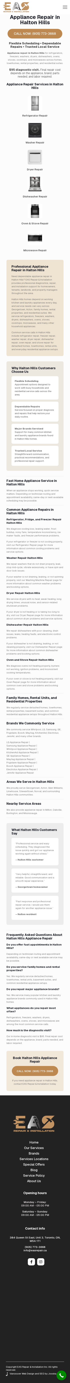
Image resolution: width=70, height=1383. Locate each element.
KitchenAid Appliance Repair (21, 752)
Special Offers (34, 1164)
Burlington (12, 813)
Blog (34, 1170)
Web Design (28, 1373)
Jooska (52, 1373)
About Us (34, 1181)
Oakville (57, 809)
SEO (42, 1373)
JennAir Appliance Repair (20, 772)
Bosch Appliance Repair (19, 766)
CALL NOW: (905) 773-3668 (35, 34)
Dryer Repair (27, 615)
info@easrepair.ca (35, 1250)
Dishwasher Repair (45, 646)
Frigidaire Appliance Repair (21, 762)
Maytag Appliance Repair (20, 759)
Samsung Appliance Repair (21, 745)
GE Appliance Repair (17, 755)
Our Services (34, 1148)
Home (34, 1142)
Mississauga (30, 813)
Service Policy (34, 1175)
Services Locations (34, 1159)
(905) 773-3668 (35, 1247)
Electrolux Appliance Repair (21, 769)
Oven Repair (13, 682)
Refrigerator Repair (26, 545)
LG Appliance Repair (17, 742)
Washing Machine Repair (39, 580)
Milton (48, 809)
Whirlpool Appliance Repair (21, 749)
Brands (34, 1153)
